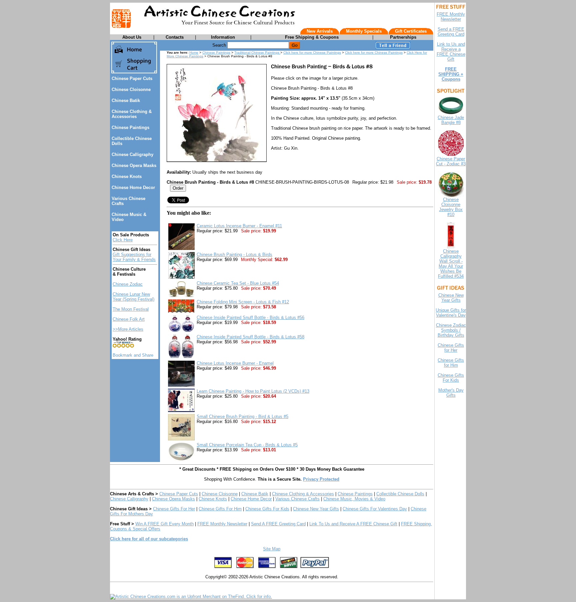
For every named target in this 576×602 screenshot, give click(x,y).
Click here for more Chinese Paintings (312, 52)
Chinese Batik (126, 100)
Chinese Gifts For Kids (267, 508)
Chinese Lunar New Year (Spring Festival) (133, 297)
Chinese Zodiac (128, 284)
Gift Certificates (411, 31)
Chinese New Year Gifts (316, 508)
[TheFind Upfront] (191, 596)
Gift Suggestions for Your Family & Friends (134, 257)
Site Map (271, 548)
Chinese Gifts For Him (220, 508)
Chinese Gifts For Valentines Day (375, 508)
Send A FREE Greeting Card (278, 523)
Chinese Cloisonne (131, 89)
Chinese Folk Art (129, 319)
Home (193, 52)
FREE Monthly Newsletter (222, 523)
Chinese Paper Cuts (132, 78)
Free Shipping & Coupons (312, 37)
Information (223, 37)
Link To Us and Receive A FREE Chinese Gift (353, 523)
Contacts (175, 37)
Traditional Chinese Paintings (257, 52)
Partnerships (403, 37)
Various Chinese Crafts (297, 498)
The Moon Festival (131, 309)
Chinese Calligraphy (132, 154)
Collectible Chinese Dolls (400, 493)
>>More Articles (128, 329)
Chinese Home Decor (133, 187)
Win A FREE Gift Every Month (164, 523)
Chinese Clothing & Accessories (132, 114)
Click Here (123, 239)
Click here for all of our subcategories (149, 538)
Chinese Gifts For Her (174, 508)
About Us (131, 37)
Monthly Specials (364, 31)
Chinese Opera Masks (134, 165)
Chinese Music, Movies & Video (354, 498)
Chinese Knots (127, 176)
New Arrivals (320, 31)
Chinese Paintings (130, 127)
